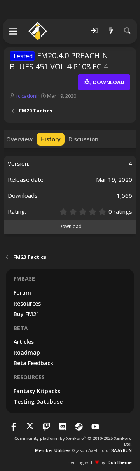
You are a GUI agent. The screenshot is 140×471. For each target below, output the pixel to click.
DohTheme (120, 462)
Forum (22, 292)
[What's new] (111, 31)
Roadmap (27, 352)
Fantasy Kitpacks (37, 391)
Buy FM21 (26, 314)
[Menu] (14, 31)
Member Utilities (52, 450)
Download (70, 226)
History (50, 139)
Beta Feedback (33, 363)
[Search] (127, 31)
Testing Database (38, 401)
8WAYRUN (121, 450)
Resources (27, 303)
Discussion (83, 139)
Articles (24, 341)
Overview (19, 139)
